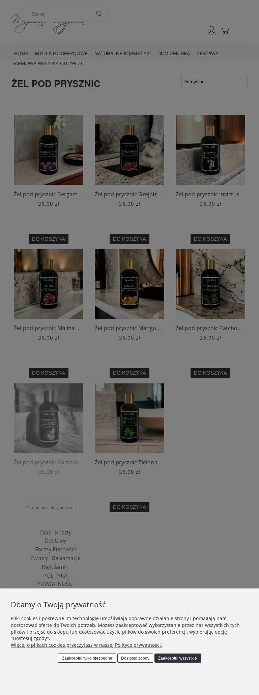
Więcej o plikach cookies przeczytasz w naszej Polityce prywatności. (86, 645)
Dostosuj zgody (135, 658)
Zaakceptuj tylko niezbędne (87, 658)
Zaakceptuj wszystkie (177, 658)
